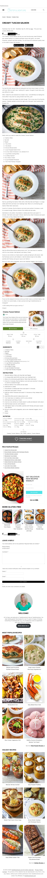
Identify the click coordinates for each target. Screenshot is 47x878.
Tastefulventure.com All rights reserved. (22, 869)
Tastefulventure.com (30, 875)
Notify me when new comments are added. (13, 586)
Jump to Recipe (19, 45)
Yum (3, 26)
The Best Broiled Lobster (11, 454)
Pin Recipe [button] (35, 328)
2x (40, 347)
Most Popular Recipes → (38, 745)
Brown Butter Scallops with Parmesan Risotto (17, 452)
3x (42, 347)
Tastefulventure (4, 5)
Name (4, 571)
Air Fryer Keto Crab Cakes (11, 457)
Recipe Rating (6, 546)
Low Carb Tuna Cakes (10, 465)
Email (4, 576)
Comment (5, 552)
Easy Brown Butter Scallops (12, 467)
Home (3, 17)
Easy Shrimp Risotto (10, 463)
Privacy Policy (39, 869)
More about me (23, 625)
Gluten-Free (15, 17)
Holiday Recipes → (39, 863)
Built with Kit (34, 500)
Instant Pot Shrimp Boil (11, 450)
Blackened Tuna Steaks (11, 456)
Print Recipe (30, 45)
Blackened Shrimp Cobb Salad (13, 459)
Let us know (22, 440)
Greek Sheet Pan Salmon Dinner (13, 461)
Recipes (9, 17)
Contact (5, 871)
